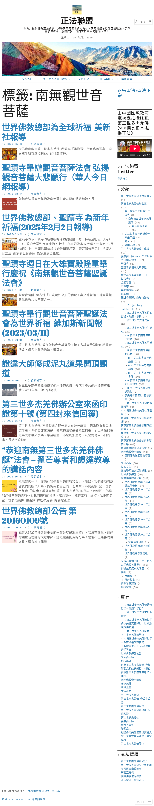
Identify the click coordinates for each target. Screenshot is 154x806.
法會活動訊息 (136, 542)
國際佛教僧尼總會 (131, 452)
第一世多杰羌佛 (130, 695)
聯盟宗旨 (126, 79)
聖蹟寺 (125, 264)
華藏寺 (125, 286)
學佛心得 (126, 463)
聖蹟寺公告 (127, 725)
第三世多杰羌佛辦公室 (134, 203)
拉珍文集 (126, 467)
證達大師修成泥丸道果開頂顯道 (55, 368)
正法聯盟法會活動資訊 (134, 470)
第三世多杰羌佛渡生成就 (135, 249)
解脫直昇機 (127, 772)
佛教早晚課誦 (128, 583)
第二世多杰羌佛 (130, 717)
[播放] (121, 155)
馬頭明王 (126, 294)
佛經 (123, 572)
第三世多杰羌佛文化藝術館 (136, 765)
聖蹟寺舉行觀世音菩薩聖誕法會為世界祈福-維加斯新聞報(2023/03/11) (55, 323)
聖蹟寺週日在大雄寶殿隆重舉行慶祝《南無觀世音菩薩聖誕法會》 (55, 273)
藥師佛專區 (127, 290)
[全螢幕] (148, 155)
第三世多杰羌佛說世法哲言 (136, 196)
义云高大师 (127, 657)
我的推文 (122, 179)
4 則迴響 (36, 144)
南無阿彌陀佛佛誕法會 (134, 448)
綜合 (127, 241)
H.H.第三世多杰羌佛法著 (135, 320)
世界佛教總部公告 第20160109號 (39, 515)
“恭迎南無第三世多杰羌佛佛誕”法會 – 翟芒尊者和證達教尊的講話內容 (56, 460)
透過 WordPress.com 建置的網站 (24, 799)
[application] (134, 148)
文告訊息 (83, 79)
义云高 (56, 791)
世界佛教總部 (128, 474)
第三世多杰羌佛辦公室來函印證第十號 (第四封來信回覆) (55, 409)
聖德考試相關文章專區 (134, 267)
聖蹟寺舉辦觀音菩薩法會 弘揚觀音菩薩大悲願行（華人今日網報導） (55, 177)
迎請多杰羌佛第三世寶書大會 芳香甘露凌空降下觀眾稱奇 (136, 736)
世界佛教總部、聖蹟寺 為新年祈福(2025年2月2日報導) (55, 222)
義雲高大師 (127, 721)
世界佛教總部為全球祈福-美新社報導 (56, 132)
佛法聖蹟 (126, 587)
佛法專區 (105, 79)
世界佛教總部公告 (131, 478)
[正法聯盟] (77, 59)
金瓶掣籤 (126, 282)
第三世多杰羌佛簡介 (132, 744)
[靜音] (144, 155)
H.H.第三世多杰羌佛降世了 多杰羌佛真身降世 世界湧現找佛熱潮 (136, 624)
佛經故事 (130, 580)
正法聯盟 (77, 20)
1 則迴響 (36, 527)
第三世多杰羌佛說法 (55, 79)
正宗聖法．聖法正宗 (132, 780)
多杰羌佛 (27, 79)
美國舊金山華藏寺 (131, 769)
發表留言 (36, 194)
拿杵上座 (126, 687)
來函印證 (130, 245)
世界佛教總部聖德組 (136, 553)
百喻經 (128, 576)
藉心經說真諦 (139, 226)
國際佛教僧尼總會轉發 (137, 455)
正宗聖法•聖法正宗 (134, 92)
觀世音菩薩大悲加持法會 (135, 297)
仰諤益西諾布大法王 (132, 568)
